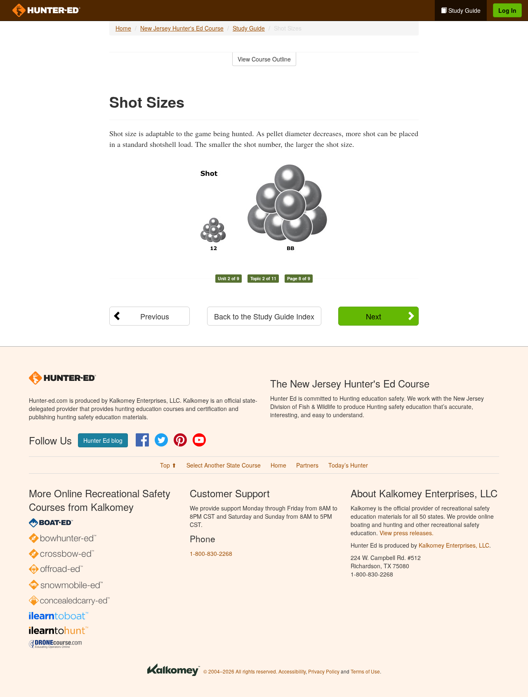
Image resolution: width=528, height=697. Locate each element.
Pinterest (180, 440)
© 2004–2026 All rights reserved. (240, 671)
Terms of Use (365, 671)
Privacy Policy (323, 671)
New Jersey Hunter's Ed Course (182, 28)
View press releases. (407, 533)
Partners (307, 465)
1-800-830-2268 (211, 553)
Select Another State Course (223, 465)
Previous (154, 316)
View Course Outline (264, 59)
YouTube (199, 440)
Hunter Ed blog (103, 440)
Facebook (142, 440)
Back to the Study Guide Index (264, 316)
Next (373, 316)
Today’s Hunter (348, 465)
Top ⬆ (168, 465)
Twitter (161, 440)
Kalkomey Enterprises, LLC (454, 545)
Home (123, 28)
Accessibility (292, 671)
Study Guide (464, 10)
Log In (507, 10)
